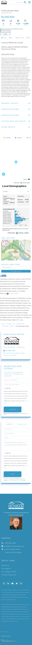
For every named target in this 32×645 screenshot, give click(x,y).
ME (14, 324)
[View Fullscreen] (3, 248)
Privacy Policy (14, 293)
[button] (25, 2)
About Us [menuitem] (5, 565)
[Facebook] (4, 583)
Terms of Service (19, 480)
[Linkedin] (8, 583)
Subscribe (12, 409)
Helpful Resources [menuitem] (8, 575)
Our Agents (13, 355)
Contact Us (6, 355)
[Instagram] (21, 583)
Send (12, 474)
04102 (12, 326)
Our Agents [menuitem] (6, 569)
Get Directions (16, 271)
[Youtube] (12, 583)
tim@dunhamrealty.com (14, 546)
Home (3, 324)
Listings (8, 324)
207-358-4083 (10, 350)
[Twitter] (16, 583)
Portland (5, 326)
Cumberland (20, 324)
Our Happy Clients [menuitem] (8, 572)
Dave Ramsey (19, 515)
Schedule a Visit (22, 424)
